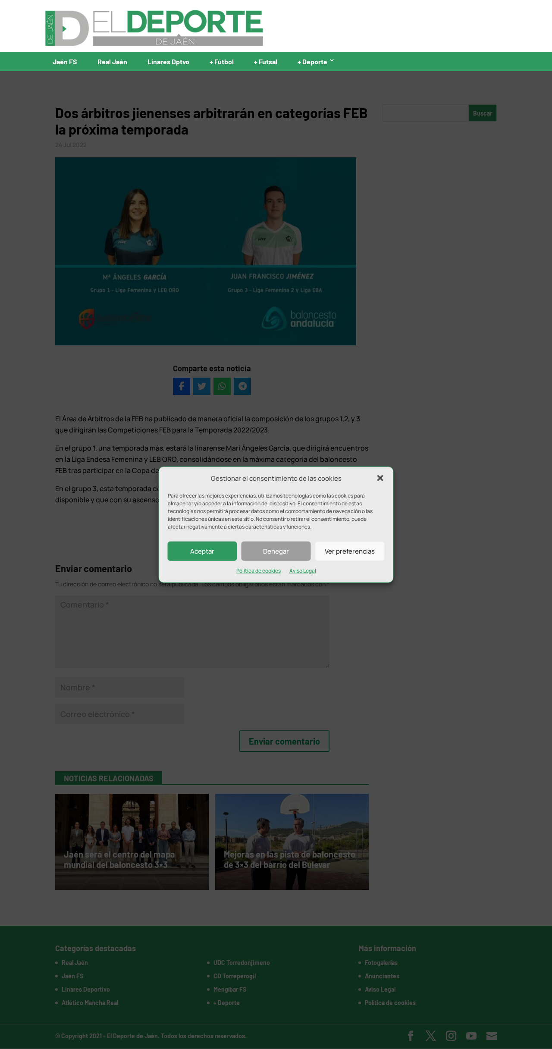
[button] (380, 478)
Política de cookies (258, 570)
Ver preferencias (350, 551)
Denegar (276, 551)
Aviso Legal (302, 570)
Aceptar (202, 551)
